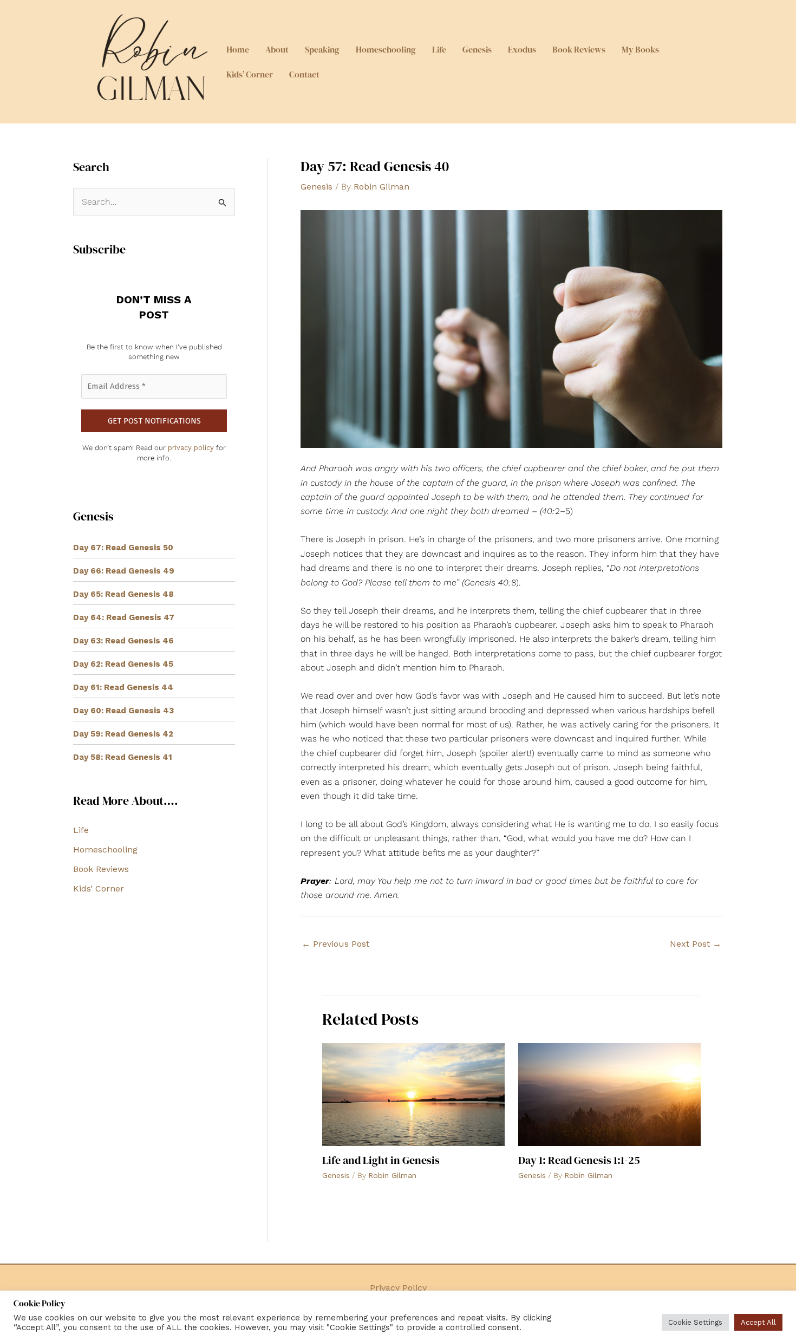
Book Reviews (578, 49)
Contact (304, 74)
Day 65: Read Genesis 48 (123, 594)
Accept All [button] (758, 1322)
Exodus (522, 49)
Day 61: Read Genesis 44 (123, 687)
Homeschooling (386, 49)
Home (237, 49)
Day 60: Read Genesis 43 (123, 710)
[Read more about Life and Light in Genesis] (413, 1094)
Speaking (322, 49)
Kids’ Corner (249, 74)
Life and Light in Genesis (381, 1160)
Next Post (695, 944)
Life (439, 49)
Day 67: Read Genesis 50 (123, 547)
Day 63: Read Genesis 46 (123, 641)
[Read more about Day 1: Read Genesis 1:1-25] (609, 1094)
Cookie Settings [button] (695, 1322)
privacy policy (191, 448)
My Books (640, 49)
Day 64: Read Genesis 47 (123, 617)
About (277, 49)
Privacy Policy (398, 1288)
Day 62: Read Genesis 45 (123, 664)
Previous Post (335, 944)
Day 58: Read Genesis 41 (122, 757)
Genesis (477, 49)
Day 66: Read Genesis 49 (123, 571)
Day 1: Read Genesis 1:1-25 (579, 1160)
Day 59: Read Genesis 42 (123, 734)
